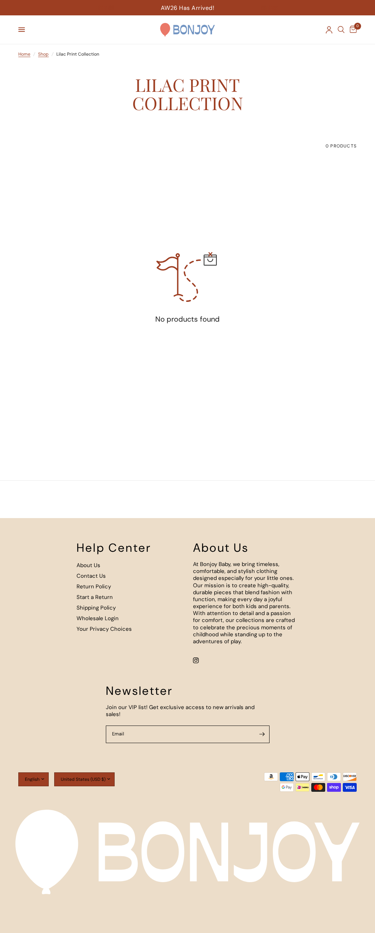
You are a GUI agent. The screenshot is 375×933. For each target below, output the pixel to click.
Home (24, 54)
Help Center (114, 548)
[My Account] (329, 29)
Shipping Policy (96, 607)
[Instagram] (201, 660)
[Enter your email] (262, 734)
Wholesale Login (98, 618)
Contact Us (91, 576)
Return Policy (94, 586)
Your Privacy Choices (104, 629)
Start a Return (95, 597)
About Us (88, 565)
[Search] (341, 29)
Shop (43, 54)
